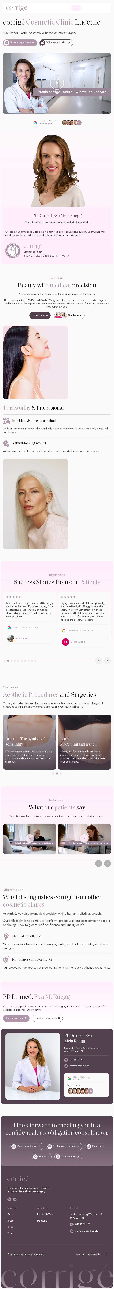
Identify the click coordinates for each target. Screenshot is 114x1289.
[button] (57, 83)
